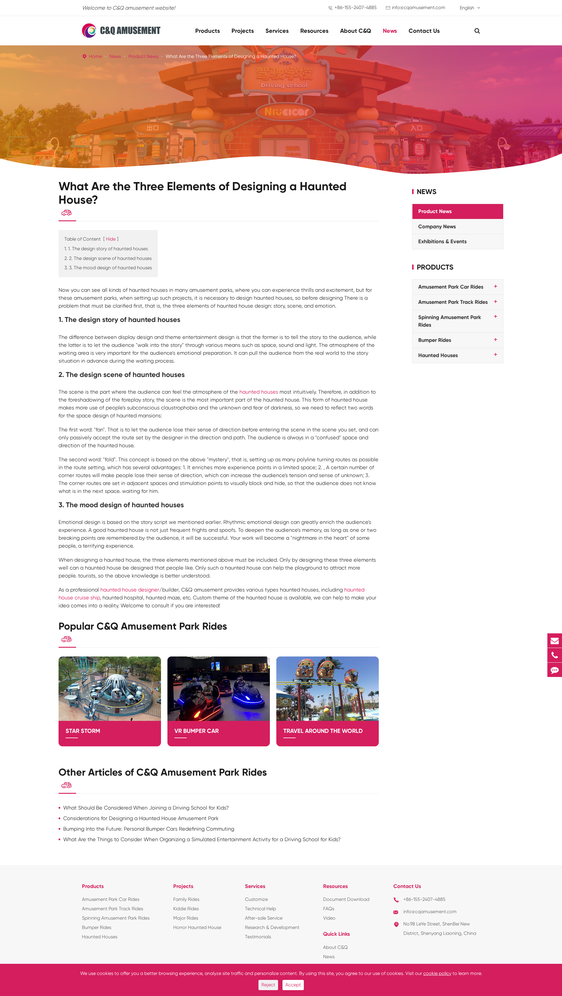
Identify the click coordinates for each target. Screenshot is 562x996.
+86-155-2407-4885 (356, 7)
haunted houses (258, 392)
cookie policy (437, 973)
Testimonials (258, 937)
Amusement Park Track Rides (453, 302)
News (390, 30)
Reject (268, 985)
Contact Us (424, 30)
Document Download (346, 899)
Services (277, 30)
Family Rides (186, 899)
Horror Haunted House (197, 927)
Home (95, 56)
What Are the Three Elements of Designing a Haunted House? (231, 56)
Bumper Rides (434, 340)
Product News (143, 56)
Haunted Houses (438, 355)
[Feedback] (554, 670)
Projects (243, 30)
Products (207, 30)
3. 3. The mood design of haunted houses (108, 267)
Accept (293, 985)
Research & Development (272, 927)
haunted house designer (129, 590)
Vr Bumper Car (196, 730)
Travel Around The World (323, 730)
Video (329, 918)
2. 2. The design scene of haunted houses (108, 258)
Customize (256, 899)
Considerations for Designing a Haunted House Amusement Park (141, 818)
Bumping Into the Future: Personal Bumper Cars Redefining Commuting (148, 829)
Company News (437, 226)
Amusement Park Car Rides (450, 287)
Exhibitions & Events (442, 242)
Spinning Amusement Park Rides (116, 918)
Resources (314, 30)
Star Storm (83, 730)
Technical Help (260, 908)
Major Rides (185, 918)
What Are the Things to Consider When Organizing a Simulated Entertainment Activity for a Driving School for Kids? (202, 839)
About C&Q (355, 30)
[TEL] (554, 655)
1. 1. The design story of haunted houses (106, 248)
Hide (111, 239)
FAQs (328, 908)
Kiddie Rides (186, 908)
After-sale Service (263, 918)
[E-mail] (554, 640)
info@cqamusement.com (418, 7)
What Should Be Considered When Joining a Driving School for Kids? (146, 808)
